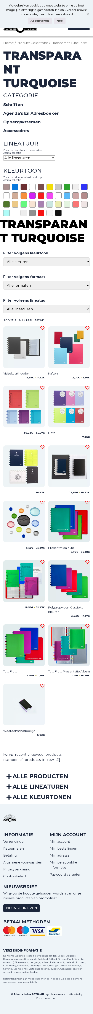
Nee (60, 20)
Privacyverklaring (16, 869)
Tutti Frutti (10, 671)
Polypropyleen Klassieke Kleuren (65, 609)
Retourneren (13, 848)
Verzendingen (14, 842)
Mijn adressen (61, 855)
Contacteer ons (68, 968)
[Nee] (87, 14)
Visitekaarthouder (16, 373)
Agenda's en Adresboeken (31, 113)
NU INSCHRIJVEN (21, 908)
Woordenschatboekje (19, 731)
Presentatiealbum (61, 548)
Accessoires (16, 130)
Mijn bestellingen (63, 848)
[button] (42, 327)
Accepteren (39, 20)
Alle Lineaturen (40, 786)
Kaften (53, 373)
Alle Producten (40, 776)
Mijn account (60, 842)
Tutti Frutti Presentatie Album (69, 671)
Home (8, 43)
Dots (51, 433)
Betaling (10, 855)
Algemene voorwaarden (22, 862)
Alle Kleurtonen (42, 797)
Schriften (13, 104)
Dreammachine (46, 998)
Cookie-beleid (14, 876)
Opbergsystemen (22, 121)
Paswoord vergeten (65, 875)
